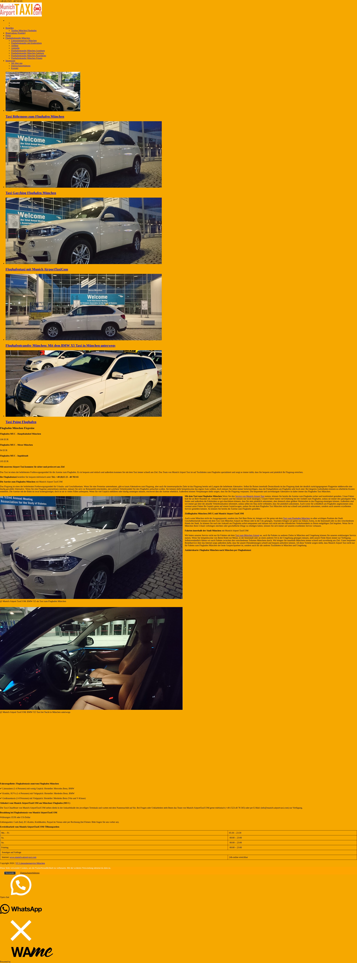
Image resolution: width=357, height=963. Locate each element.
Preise (8, 35)
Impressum (10, 60)
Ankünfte (15, 48)
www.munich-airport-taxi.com (23, 857)
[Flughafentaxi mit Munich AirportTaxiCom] (84, 263)
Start (8, 20)
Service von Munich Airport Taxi (249, 496)
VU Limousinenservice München (30, 863)
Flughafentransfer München (18, 38)
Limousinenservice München (24, 40)
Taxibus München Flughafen (24, 30)
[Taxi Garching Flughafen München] (84, 187)
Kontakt (14, 68)
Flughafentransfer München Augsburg (28, 50)
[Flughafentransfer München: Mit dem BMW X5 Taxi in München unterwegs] (84, 339)
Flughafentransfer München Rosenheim (28, 55)
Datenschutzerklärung (20, 66)
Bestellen (10, 28)
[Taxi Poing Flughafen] (84, 416)
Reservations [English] (16, 33)
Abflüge (14, 45)
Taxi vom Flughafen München (296, 518)
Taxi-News (16, 25)
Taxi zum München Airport (247, 535)
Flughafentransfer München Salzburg (27, 53)
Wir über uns (16, 63)
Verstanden (9, 873)
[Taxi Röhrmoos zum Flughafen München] (43, 110)
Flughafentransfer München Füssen (26, 58)
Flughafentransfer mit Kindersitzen (26, 43)
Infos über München (20, 23)
